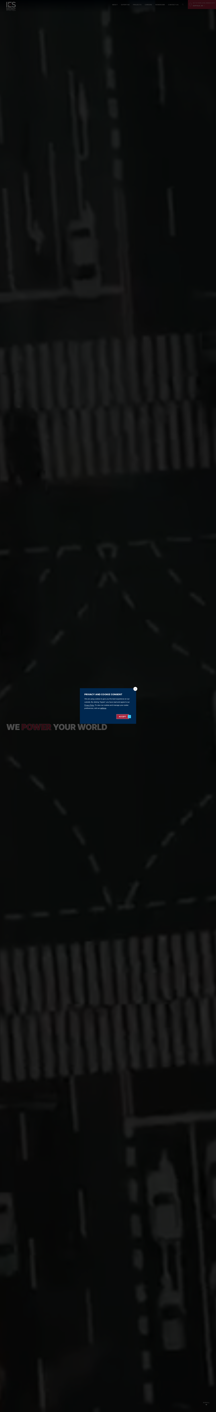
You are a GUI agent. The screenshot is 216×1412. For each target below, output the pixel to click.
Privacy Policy (89, 705)
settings (103, 708)
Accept (122, 716)
